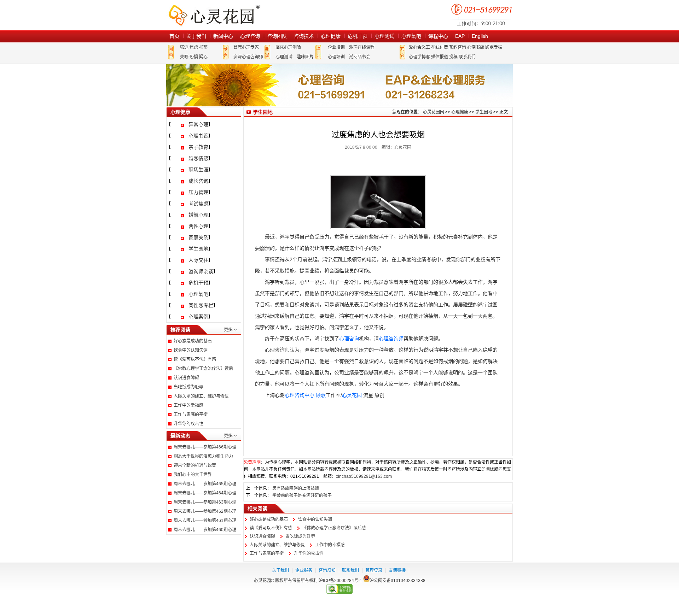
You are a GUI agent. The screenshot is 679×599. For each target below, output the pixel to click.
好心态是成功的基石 (193, 341)
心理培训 (336, 56)
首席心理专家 (246, 47)
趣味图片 (305, 56)
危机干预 (357, 36)
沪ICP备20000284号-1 (340, 580)
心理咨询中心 (299, 395)
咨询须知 (327, 570)
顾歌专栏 (493, 47)
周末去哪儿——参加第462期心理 (205, 511)
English (480, 36)
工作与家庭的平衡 (191, 414)
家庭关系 (198, 237)
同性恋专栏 (200, 305)
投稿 (453, 56)
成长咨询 (198, 181)
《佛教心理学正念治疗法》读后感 (334, 527)
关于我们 (196, 36)
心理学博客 (419, 56)
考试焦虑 (198, 203)
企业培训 (336, 47)
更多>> (230, 329)
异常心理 (198, 124)
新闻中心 (223, 36)
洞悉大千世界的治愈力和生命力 (203, 456)
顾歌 (321, 395)
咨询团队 (277, 36)
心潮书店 (475, 47)
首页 (174, 36)
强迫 (184, 47)
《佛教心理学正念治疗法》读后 (203, 368)
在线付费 (439, 47)
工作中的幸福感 (188, 405)
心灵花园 (352, 395)
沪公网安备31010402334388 (397, 580)
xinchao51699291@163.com (364, 476)
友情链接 (397, 570)
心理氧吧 (411, 36)
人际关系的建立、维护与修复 (201, 396)
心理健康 (331, 36)
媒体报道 (439, 56)
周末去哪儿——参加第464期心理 (205, 493)
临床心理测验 (288, 47)
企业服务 (303, 570)
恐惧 (194, 56)
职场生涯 (198, 169)
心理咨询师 (391, 338)
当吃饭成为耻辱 (188, 386)
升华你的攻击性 (188, 423)
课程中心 (438, 36)
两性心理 (198, 226)
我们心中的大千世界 (193, 474)
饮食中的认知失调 (191, 350)
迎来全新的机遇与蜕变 (195, 465)
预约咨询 (457, 47)
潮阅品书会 (359, 56)
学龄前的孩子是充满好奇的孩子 (302, 495)
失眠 (184, 56)
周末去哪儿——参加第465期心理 (205, 483)
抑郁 (203, 47)
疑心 (203, 56)
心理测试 (384, 36)
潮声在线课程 (362, 47)
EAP (460, 36)
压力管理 (198, 192)
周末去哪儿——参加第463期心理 (205, 502)
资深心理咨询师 (248, 56)
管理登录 (373, 570)
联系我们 (467, 56)
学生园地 (198, 249)
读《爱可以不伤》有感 (195, 359)
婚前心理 (198, 215)
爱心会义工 (419, 47)
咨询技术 (304, 36)
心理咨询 (250, 36)
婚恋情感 (198, 158)
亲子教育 (198, 147)
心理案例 (198, 316)
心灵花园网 (214, 15)
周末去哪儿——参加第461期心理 (205, 520)
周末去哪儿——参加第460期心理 (205, 529)
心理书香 (198, 136)
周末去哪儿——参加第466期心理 (205, 447)
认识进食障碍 (186, 377)
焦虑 (194, 47)
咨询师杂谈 (200, 271)
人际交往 (198, 260)
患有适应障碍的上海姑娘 (295, 488)
